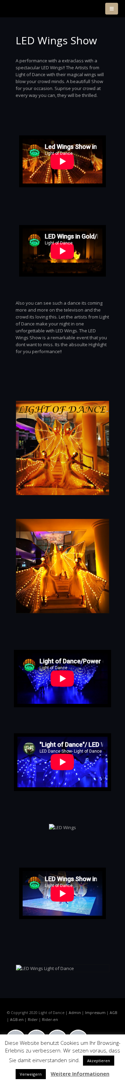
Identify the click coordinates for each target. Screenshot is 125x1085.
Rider (33, 1019)
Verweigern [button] (31, 1074)
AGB (113, 1012)
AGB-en (17, 1019)
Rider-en (50, 1019)
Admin (75, 1012)
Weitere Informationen (80, 1073)
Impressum (95, 1012)
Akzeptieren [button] (98, 1060)
